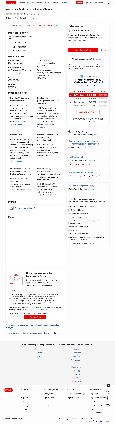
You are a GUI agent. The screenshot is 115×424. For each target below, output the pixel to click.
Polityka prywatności (98, 406)
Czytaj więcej (45, 309)
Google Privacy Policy (102, 419)
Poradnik (65, 3)
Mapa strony (26, 398)
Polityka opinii (95, 402)
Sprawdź (97, 59)
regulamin (39, 313)
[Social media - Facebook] (108, 392)
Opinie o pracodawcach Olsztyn (36, 333)
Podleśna (77, 353)
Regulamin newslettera (98, 398)
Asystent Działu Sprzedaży (80, 172)
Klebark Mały (77, 367)
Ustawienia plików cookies (99, 411)
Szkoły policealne (51, 3)
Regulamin (94, 394)
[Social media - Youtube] (108, 404)
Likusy (77, 363)
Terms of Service (99, 421)
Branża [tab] (58, 25)
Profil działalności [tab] (45, 25)
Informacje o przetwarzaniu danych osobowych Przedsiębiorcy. (34, 326)
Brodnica (38, 353)
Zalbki (76, 378)
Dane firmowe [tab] (30, 25)
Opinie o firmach (37, 3)
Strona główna (12, 333)
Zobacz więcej (16, 124)
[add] (108, 392)
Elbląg (38, 356)
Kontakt (24, 410)
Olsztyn (38, 349)
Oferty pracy (23, 3)
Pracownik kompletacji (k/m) (81, 186)
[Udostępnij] (101, 50)
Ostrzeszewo (77, 360)
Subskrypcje (26, 406)
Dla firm (79, 3)
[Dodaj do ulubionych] (106, 50)
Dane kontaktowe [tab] (14, 25)
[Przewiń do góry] (108, 385)
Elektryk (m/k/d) (75, 157)
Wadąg (77, 370)
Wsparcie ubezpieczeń (81, 30)
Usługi (69, 402)
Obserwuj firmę (35, 317)
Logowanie (88, 3)
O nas (23, 394)
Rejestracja (99, 3)
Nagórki (76, 356)
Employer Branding (74, 398)
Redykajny (76, 381)
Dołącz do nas (26, 402)
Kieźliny (76, 374)
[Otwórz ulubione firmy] (108, 2)
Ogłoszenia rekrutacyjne (76, 394)
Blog (46, 402)
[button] (35, 14)
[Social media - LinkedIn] (108, 398)
